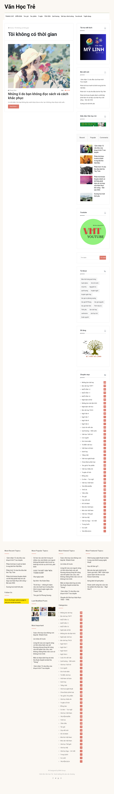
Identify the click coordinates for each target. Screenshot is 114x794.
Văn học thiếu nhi (87, 469)
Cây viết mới (86, 500)
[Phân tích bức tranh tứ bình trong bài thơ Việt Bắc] (86, 159)
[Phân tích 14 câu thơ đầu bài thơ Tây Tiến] (86, 170)
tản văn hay (93, 309)
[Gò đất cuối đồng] (51, 614)
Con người (85, 438)
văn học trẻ (94, 313)
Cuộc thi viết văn (87, 427)
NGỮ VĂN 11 (86, 393)
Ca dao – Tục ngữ (88, 479)
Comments (104, 138)
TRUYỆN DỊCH (86, 531)
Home (11, 28)
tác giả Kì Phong (86, 302)
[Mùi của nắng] (43, 614)
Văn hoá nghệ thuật (88, 458)
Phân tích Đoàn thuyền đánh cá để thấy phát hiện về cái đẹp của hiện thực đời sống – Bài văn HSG (92, 97)
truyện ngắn (94, 290)
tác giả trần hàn (86, 306)
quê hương (84, 290)
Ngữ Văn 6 (85, 424)
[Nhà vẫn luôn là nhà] (35, 614)
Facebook (78, 16)
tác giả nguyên (99, 302)
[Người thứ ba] (43, 609)
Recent (82, 138)
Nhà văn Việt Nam (87, 510)
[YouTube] (58, 778)
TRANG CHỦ (9, 16)
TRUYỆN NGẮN (87, 486)
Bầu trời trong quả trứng (88, 279)
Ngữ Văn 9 (85, 413)
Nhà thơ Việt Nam (87, 507)
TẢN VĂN (47, 16)
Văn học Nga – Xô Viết (89, 521)
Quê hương (55, 16)
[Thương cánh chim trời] (35, 619)
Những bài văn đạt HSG (89, 403)
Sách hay (85, 451)
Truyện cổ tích (86, 472)
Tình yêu (84, 309)
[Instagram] (61, 778)
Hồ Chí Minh (86, 503)
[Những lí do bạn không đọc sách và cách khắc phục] (39, 66)
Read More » (13, 106)
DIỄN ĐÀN (18, 16)
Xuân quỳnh (85, 317)
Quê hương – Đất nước (89, 431)
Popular (93, 138)
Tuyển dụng (87, 16)
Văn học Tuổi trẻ (87, 434)
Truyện (40, 16)
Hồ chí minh (94, 283)
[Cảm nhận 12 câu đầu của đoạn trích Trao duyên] (86, 149)
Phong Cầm (12, 90)
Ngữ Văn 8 (85, 420)
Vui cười (84, 528)
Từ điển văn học (87, 445)
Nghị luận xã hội (87, 400)
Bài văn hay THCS (87, 410)
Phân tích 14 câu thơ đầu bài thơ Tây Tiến (93, 91)
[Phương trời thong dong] (51, 609)
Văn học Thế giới (87, 514)
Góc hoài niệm (86, 441)
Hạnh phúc (84, 283)
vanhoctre (84, 313)
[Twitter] (55, 778)
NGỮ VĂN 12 (86, 389)
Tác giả (26, 16)
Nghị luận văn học (87, 406)
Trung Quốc (86, 524)
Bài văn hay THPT (87, 386)
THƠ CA (84, 490)
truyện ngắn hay (86, 294)
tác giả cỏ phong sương (88, 298)
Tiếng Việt (85, 455)
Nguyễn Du (93, 287)
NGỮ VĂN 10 (86, 396)
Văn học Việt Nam (88, 483)
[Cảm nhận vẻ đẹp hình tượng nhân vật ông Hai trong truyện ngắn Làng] (35, 609)
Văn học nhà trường (67, 16)
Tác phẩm (33, 16)
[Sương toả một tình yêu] (86, 197)
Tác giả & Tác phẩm (88, 465)
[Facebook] (53, 778)
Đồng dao (85, 476)
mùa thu (84, 287)
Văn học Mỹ (85, 517)
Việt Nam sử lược (87, 448)
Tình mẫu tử (98, 306)
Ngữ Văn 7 (85, 417)
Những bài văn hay (88, 382)
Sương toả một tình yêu (87, 103)
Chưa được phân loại (88, 462)
